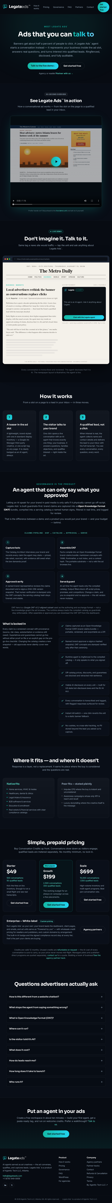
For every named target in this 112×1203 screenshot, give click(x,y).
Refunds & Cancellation (97, 1173)
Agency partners (92, 929)
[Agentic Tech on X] (11, 1185)
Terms (89, 1181)
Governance (58, 7)
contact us (52, 955)
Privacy (90, 1177)
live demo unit (61, 211)
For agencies (64, 1181)
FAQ (70, 7)
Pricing (46, 7)
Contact (90, 7)
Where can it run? (18, 1028)
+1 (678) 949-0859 (11, 1178)
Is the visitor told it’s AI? (22, 1039)
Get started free (103, 7)
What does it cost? (19, 1049)
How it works (36, 7)
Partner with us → (64, 73)
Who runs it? (16, 1081)
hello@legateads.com (12, 1176)
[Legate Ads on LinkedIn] (5, 1185)
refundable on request (67, 950)
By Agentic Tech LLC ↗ (97, 1185)
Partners (79, 7)
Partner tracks (93, 1166)
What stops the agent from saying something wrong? (38, 1007)
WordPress (63, 1177)
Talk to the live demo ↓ (43, 65)
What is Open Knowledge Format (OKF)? (31, 1018)
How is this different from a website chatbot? (34, 996)
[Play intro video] (56, 161)
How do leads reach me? (22, 1060)
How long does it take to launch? (27, 1071)
